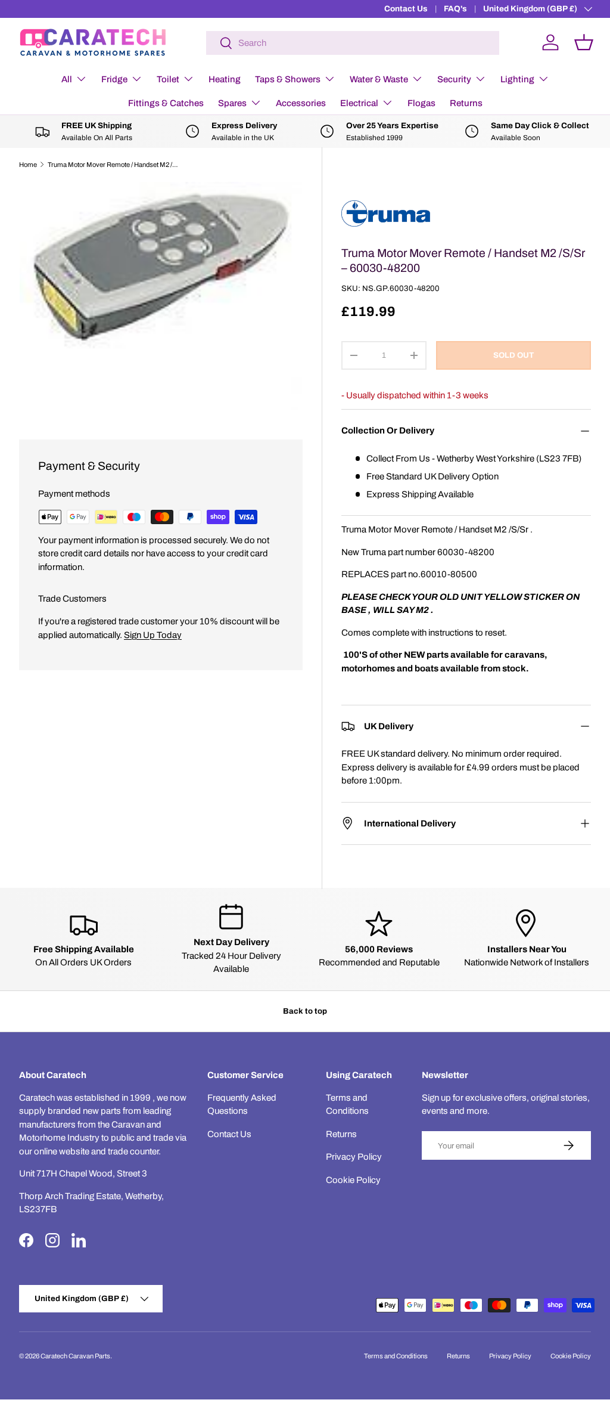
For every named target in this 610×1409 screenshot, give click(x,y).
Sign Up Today (153, 635)
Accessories (301, 103)
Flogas (421, 103)
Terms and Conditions (396, 1356)
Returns (466, 103)
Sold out (513, 355)
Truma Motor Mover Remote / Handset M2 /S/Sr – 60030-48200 (115, 164)
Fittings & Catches (166, 103)
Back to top (305, 1011)
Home (28, 164)
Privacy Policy (354, 1157)
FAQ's (455, 8)
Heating (224, 79)
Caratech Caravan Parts (75, 1356)
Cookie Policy (353, 1180)
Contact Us (406, 8)
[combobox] (352, 43)
